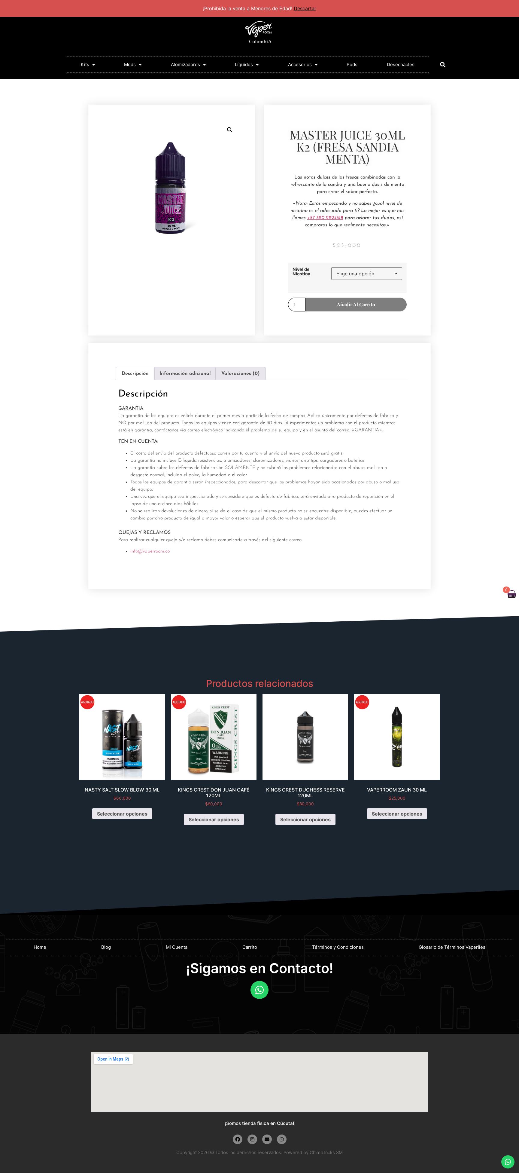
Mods (130, 64)
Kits (85, 64)
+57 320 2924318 (325, 218)
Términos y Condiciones (338, 947)
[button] (443, 65)
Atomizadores (185, 64)
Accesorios (300, 64)
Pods (352, 64)
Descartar (305, 8)
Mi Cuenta (176, 947)
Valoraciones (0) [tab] (240, 373)
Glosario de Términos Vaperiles (452, 947)
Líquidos (244, 64)
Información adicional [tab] (185, 373)
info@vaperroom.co (150, 551)
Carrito (249, 947)
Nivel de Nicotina (301, 271)
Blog (106, 947)
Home (40, 947)
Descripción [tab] (135, 373)
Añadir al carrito (356, 304)
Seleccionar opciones (122, 814)
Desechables (400, 64)
